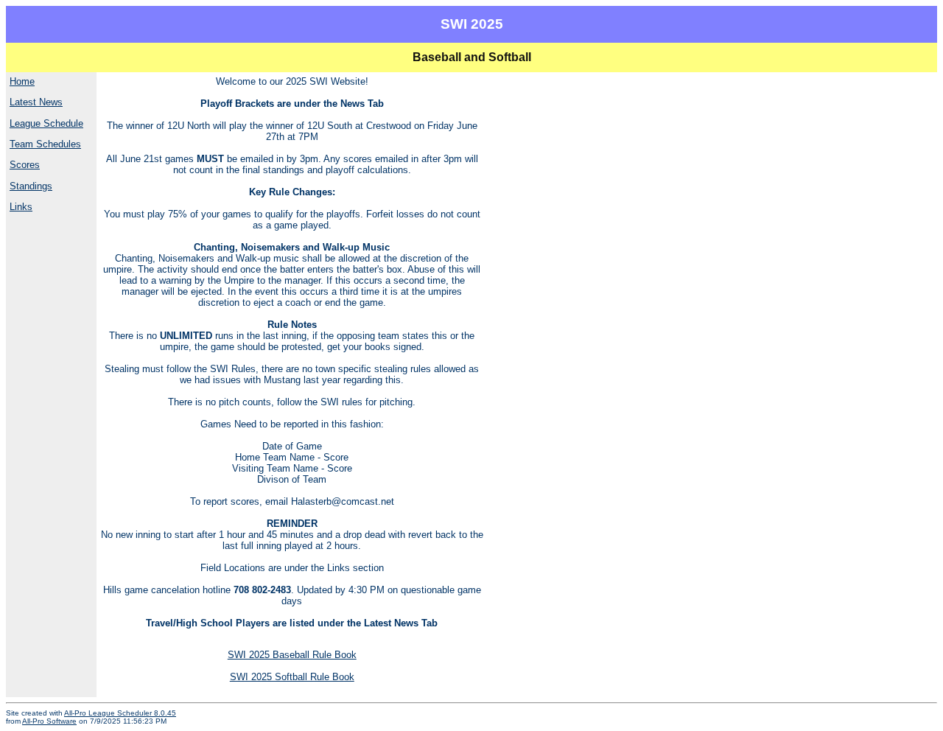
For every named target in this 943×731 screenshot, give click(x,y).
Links (21, 206)
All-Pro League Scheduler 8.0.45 (120, 713)
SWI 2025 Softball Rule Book (292, 676)
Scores (25, 164)
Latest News (36, 102)
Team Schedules (45, 144)
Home (22, 81)
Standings (31, 186)
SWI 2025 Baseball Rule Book (292, 654)
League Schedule (46, 123)
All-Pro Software (49, 721)
